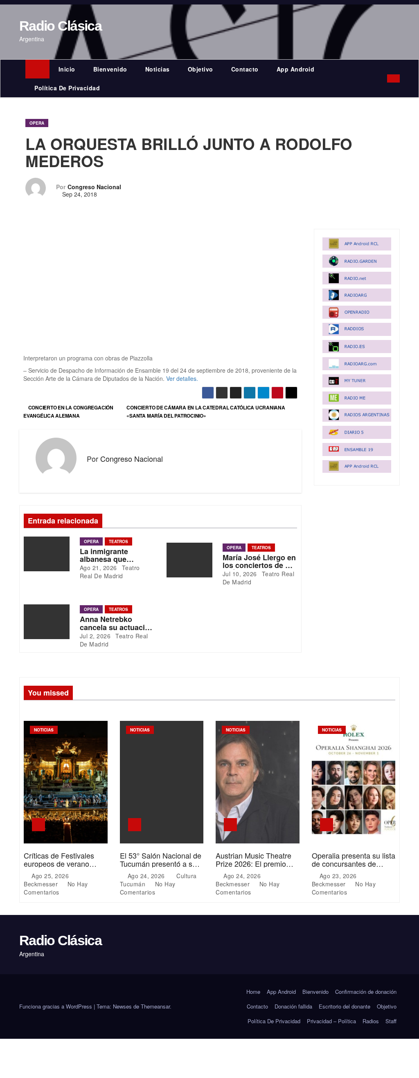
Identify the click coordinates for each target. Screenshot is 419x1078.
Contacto (245, 69)
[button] (383, 78)
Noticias (157, 69)
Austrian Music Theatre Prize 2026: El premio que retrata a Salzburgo (254, 863)
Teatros (118, 541)
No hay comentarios (56, 888)
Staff (390, 1021)
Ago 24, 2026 (147, 876)
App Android (296, 69)
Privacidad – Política (331, 1021)
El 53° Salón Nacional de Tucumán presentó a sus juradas (160, 863)
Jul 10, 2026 (240, 574)
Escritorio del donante (344, 1006)
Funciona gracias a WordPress (56, 1006)
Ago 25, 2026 (51, 876)
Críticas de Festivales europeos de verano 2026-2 (59, 863)
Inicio (67, 69)
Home (253, 991)
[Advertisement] (160, 293)
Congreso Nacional (94, 187)
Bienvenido (110, 69)
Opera (36, 123)
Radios (371, 1021)
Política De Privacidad (67, 88)
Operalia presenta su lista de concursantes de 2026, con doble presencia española (353, 867)
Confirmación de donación (365, 991)
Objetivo (200, 69)
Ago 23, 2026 (339, 876)
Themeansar (155, 1006)
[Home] (37, 69)
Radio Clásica (60, 26)
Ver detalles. (182, 378)
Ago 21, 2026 (98, 568)
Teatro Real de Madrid (110, 572)
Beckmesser (42, 884)
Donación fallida (293, 1006)
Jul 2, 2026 (95, 636)
